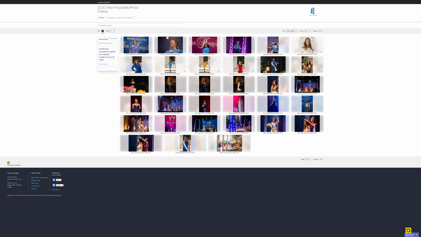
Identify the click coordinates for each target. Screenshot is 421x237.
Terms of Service (47, 195)
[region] (107, 54)
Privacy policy (57, 195)
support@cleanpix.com (14, 179)
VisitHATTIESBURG (103, 2)
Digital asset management (39, 177)
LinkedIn (34, 189)
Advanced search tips (106, 43)
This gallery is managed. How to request (120, 18)
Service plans (35, 186)
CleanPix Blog (35, 180)
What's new (34, 183)
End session (56, 189)
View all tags (103, 64)
